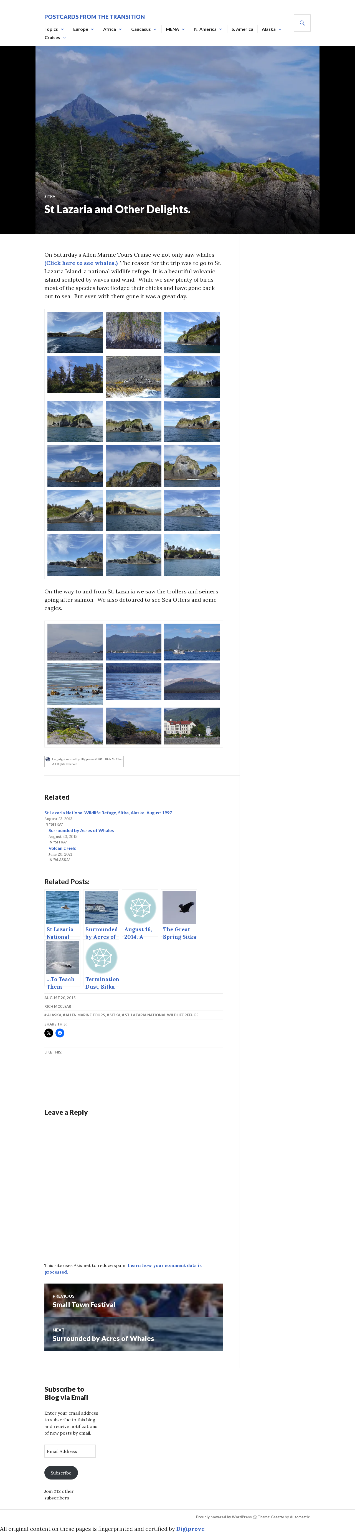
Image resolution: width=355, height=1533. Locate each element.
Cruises (52, 37)
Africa (109, 29)
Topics (51, 29)
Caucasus (141, 29)
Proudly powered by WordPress (224, 1517)
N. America (205, 29)
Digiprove (190, 1528)
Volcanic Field (63, 848)
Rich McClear (57, 1006)
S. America (242, 29)
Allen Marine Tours (85, 1015)
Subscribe (61, 1473)
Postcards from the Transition (94, 16)
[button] (75, 332)
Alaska (269, 29)
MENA (172, 29)
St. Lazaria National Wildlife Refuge (161, 1015)
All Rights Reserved (64, 764)
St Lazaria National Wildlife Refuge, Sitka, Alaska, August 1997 (108, 812)
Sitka (49, 196)
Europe (80, 29)
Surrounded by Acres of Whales (81, 830)
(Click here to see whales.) (81, 262)
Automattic (300, 1517)
